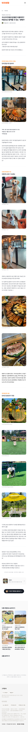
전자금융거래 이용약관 (11, 724)
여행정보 (6, 10)
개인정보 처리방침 (20, 724)
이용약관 (3, 724)
